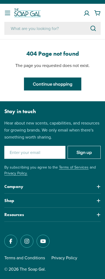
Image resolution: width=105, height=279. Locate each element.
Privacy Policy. (15, 173)
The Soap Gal (32, 269)
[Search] (93, 28)
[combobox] (52, 28)
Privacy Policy (64, 258)
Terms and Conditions (24, 258)
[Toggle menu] (7, 13)
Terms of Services (74, 167)
